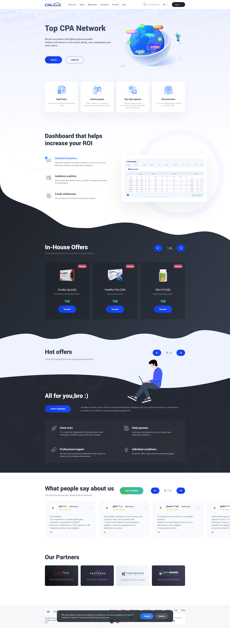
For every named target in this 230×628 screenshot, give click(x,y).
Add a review (131, 490)
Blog (124, 4)
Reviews (115, 4)
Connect (67, 309)
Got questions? (153, 4)
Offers (82, 4)
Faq (175, 610)
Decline (162, 616)
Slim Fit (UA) (162, 289)
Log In (177, 4)
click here (105, 617)
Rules (168, 610)
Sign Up (75, 60)
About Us (72, 4)
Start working (57, 409)
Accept (147, 616)
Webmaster (92, 4)
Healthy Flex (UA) (115, 289)
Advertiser (104, 4)
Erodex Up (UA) (67, 289)
